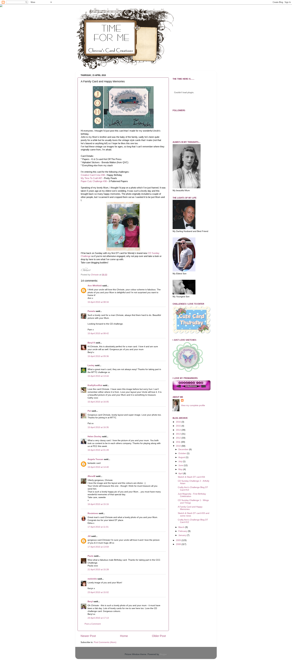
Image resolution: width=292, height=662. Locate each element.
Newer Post (88, 635)
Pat (89, 411)
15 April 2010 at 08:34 (98, 302)
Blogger (163, 654)
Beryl (90, 601)
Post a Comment (93, 624)
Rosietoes (93, 513)
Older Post (159, 635)
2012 (178, 438)
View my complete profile (193, 405)
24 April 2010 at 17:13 (98, 618)
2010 (178, 446)
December (183, 449)
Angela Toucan (95, 459)
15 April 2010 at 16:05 (98, 402)
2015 (178, 426)
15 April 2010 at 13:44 (98, 376)
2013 (178, 434)
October (182, 453)
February (183, 531)
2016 (178, 422)
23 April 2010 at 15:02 (98, 592)
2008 (178, 544)
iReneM (91, 476)
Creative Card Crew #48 (93, 175)
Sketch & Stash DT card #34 (191, 477)
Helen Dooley (94, 436)
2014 (178, 430)
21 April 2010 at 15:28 (98, 569)
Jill (89, 536)
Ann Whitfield (95, 285)
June (181, 465)
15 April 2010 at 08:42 (98, 333)
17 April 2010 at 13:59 (98, 547)
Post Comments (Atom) (105, 642)
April (180, 473)
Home (124, 635)
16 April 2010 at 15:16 (98, 504)
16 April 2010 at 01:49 (98, 450)
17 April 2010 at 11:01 (98, 527)
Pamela (91, 311)
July (180, 461)
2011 (178, 442)
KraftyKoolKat (95, 385)
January (182, 535)
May (180, 469)
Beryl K (91, 343)
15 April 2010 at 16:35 (98, 427)
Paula (90, 556)
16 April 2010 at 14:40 (98, 467)
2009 (178, 540)
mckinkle (92, 579)
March (181, 527)
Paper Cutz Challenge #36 (94, 181)
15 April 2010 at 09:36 (98, 356)
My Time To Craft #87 (91, 178)
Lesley (91, 365)
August (182, 457)
